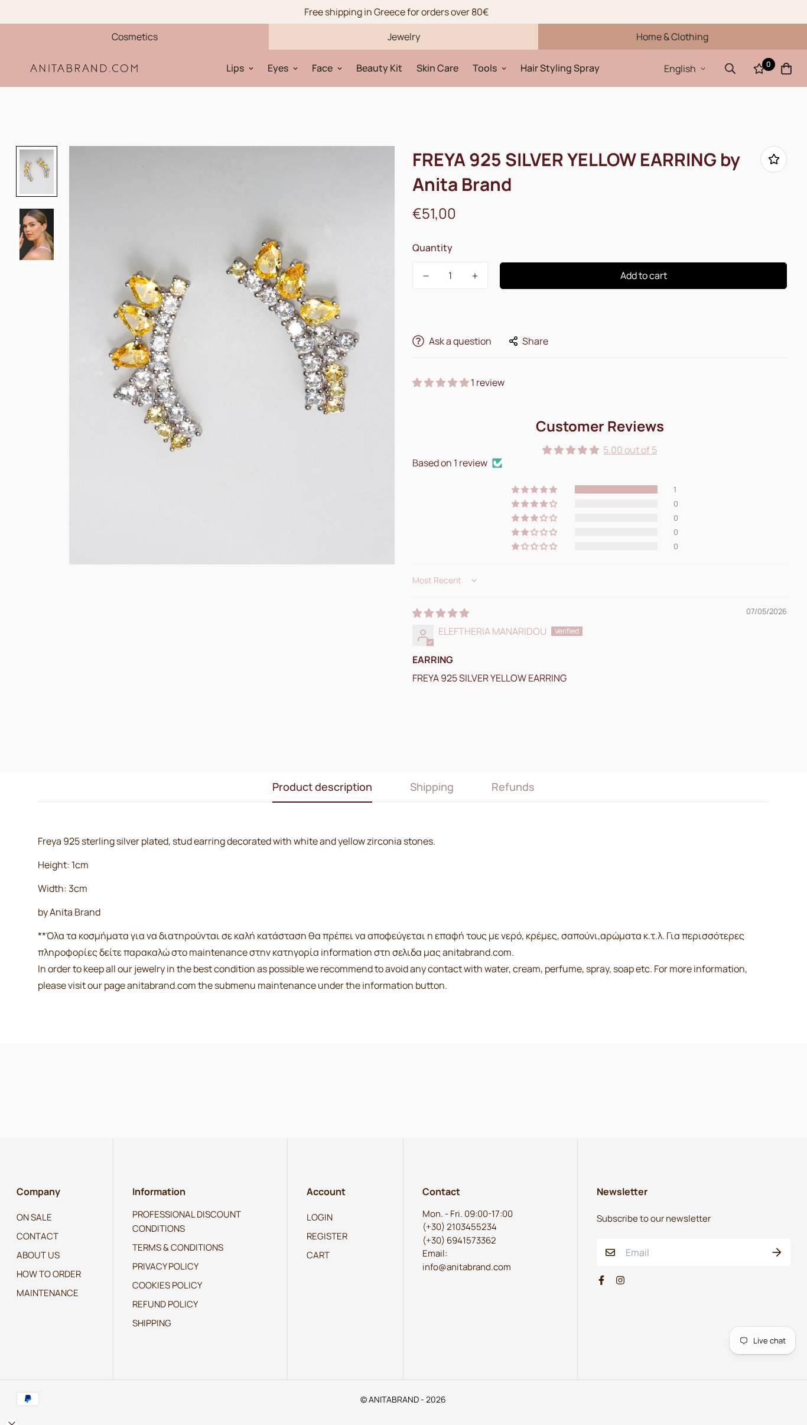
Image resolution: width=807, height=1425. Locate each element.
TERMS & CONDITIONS (177, 1247)
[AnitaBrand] (84, 68)
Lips (235, 67)
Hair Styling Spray (560, 67)
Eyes (278, 67)
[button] (441, 382)
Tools (485, 67)
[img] (440, 612)
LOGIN (320, 1217)
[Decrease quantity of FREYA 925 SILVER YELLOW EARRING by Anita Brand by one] (425, 276)
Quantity (432, 247)
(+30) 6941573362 (459, 1240)
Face (322, 67)
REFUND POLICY (165, 1304)
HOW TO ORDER (49, 1274)
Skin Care (437, 67)
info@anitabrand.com (466, 1267)
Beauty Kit (379, 67)
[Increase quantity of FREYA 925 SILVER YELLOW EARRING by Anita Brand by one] (474, 276)
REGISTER (327, 1236)
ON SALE (34, 1217)
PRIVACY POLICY (165, 1266)
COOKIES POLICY (167, 1285)
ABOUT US (38, 1255)
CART (318, 1255)
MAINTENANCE (48, 1293)
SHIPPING (151, 1323)
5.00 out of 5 (630, 449)
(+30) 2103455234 (459, 1226)
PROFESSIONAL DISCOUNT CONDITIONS (186, 1221)
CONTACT (37, 1236)
